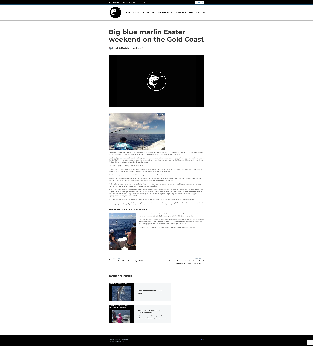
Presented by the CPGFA (129, 2)
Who (153, 12)
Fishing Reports (180, 12)
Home (128, 12)
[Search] (204, 13)
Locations (136, 12)
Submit (198, 12)
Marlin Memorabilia (165, 12)
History (146, 12)
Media (191, 12)
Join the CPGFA (199, 2)
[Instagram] (144, 2)
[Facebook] (142, 2)
